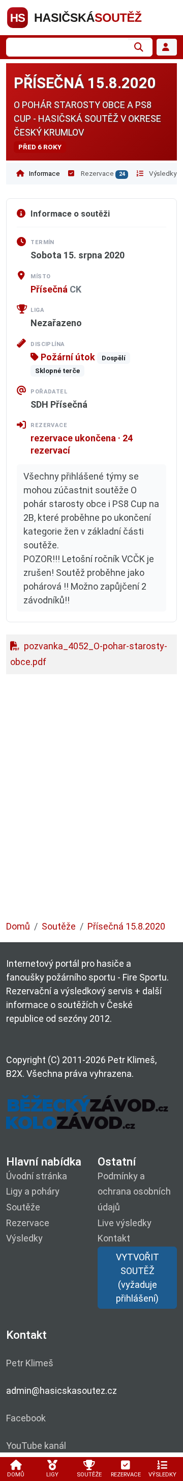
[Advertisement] (91, 802)
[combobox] (67, 47)
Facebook (26, 1418)
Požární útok (67, 357)
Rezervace (102, 173)
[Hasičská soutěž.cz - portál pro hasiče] (91, 16)
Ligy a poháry (32, 1191)
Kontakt (114, 1238)
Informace (43, 173)
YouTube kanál (36, 1445)
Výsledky (161, 173)
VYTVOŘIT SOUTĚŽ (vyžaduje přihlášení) (137, 1278)
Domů (18, 926)
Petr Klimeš (29, 1363)
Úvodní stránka (36, 1176)
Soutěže (59, 926)
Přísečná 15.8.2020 (126, 926)
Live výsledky (124, 1223)
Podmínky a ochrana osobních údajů (134, 1191)
